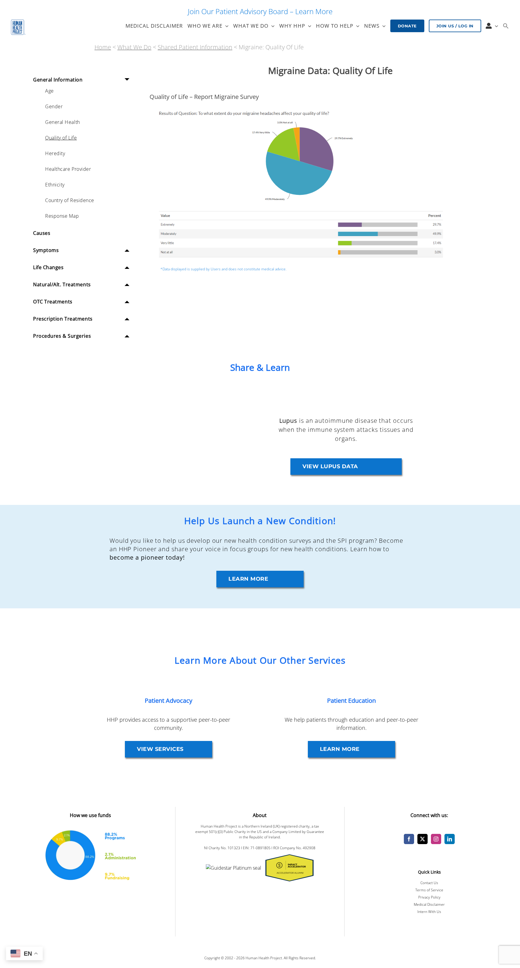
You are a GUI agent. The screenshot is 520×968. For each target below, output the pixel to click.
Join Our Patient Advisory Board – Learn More (260, 11)
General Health (62, 122)
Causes (41, 233)
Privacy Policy (429, 897)
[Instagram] (436, 839)
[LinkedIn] (449, 839)
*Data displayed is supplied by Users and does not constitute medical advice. (223, 269)
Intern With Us (429, 911)
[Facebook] (409, 839)
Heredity (55, 153)
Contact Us (429, 882)
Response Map (62, 216)
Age (49, 91)
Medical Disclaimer (429, 904)
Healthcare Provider (68, 169)
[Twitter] (422, 839)
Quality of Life (61, 137)
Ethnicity (55, 184)
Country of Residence (69, 200)
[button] (505, 26)
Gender (54, 106)
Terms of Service (429, 890)
